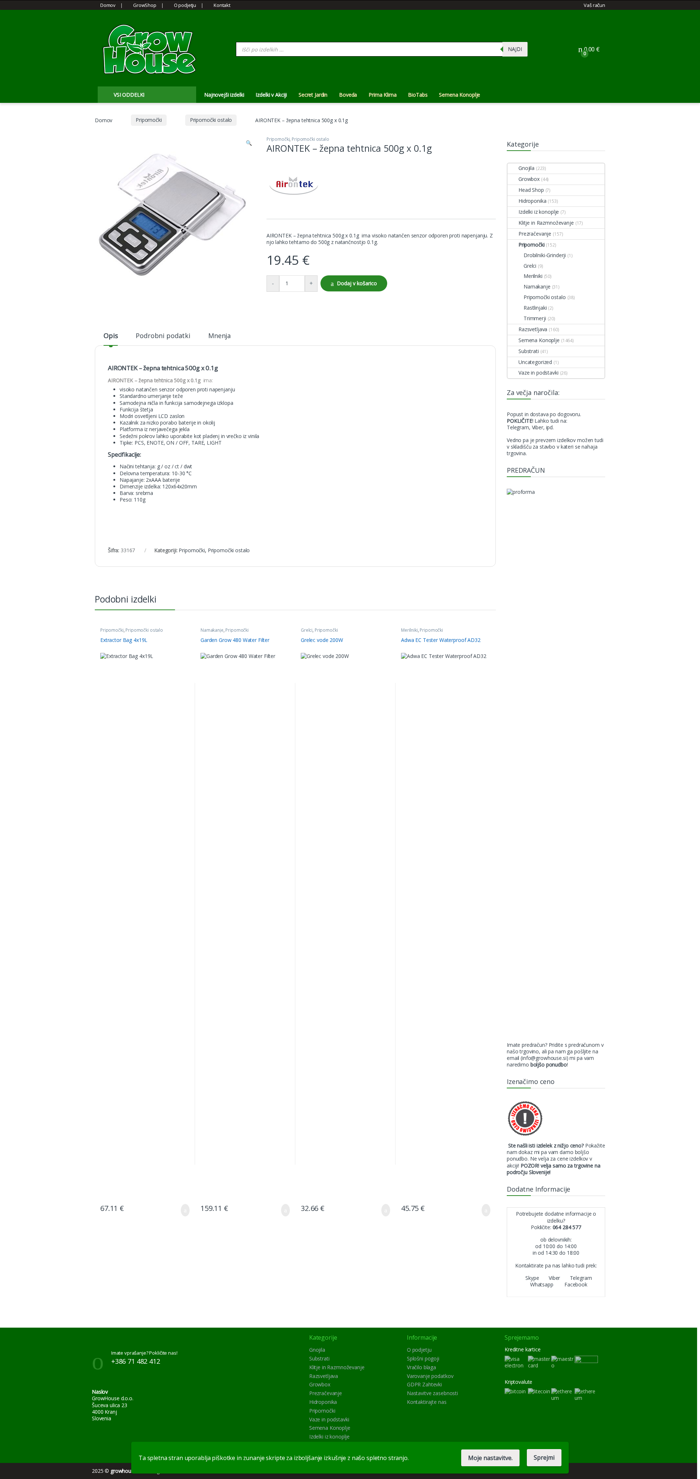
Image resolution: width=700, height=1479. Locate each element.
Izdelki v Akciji (271, 94)
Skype (531, 1277)
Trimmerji (535, 318)
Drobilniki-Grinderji (545, 255)
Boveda (348, 94)
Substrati (528, 351)
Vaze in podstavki (538, 372)
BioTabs (417, 94)
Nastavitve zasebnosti (432, 1393)
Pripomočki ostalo (211, 119)
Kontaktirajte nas (427, 1401)
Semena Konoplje (459, 94)
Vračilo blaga (421, 1367)
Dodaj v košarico (357, 283)
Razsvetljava (532, 329)
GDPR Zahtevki (424, 1384)
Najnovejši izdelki (224, 94)
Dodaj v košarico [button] (180, 1210)
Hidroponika (532, 200)
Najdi (515, 49)
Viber (553, 1277)
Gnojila (526, 167)
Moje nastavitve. (490, 1458)
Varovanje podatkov (430, 1375)
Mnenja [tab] (219, 336)
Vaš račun (594, 5)
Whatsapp (541, 1284)
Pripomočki (149, 119)
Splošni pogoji (423, 1358)
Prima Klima (382, 94)
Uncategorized (535, 362)
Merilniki (409, 630)
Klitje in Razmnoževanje (546, 222)
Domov (108, 5)
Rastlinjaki (535, 307)
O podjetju (185, 5)
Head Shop (531, 189)
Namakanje (212, 630)
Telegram (580, 1277)
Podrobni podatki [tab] (163, 336)
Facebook (575, 1284)
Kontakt (222, 5)
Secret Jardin (313, 94)
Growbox (529, 178)
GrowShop (144, 5)
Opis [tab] (111, 336)
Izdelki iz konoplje (538, 211)
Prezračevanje (534, 233)
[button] (249, 143)
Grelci (306, 630)
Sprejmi (544, 1457)
